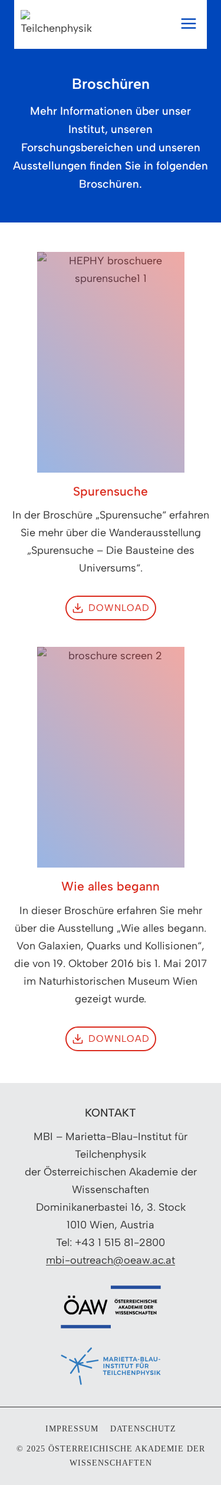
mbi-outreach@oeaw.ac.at (110, 1260)
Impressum (71, 1428)
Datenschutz (143, 1428)
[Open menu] (191, 23)
